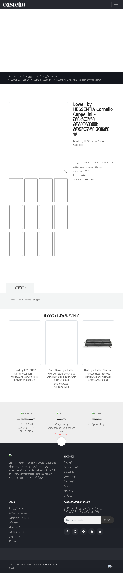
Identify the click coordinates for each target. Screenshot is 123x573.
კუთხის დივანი (90, 179)
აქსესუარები (15, 527)
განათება (13, 522)
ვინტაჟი (84, 175)
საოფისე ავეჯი (16, 532)
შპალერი (13, 541)
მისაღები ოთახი (17, 508)
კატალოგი (69, 491)
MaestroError (51, 564)
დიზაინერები (70, 476)
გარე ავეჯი (14, 536)
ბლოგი (67, 486)
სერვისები (69, 472)
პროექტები (69, 481)
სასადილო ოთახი (18, 513)
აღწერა (20, 288)
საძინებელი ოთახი (19, 518)
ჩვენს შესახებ (71, 467)
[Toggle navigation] (115, 4)
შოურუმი (68, 462)
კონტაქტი (69, 495)
